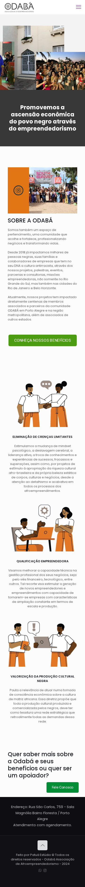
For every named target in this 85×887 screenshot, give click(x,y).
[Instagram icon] (45, 870)
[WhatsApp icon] (40, 870)
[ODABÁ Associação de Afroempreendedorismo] (19, 7)
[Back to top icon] (42, 845)
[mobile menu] (79, 7)
